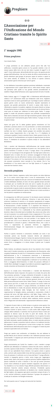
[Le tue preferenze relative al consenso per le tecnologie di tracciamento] (51, 405)
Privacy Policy (39, 0)
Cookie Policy (46, 0)
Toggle (3, 3)
